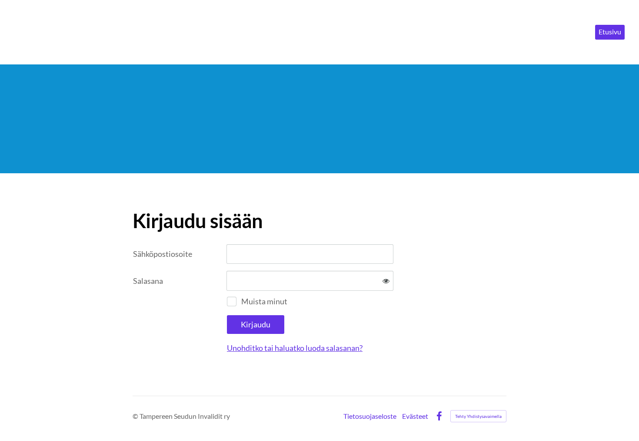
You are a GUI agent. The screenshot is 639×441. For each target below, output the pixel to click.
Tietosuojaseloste (369, 416)
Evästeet (415, 416)
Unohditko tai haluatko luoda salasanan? (295, 348)
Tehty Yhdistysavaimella (478, 416)
